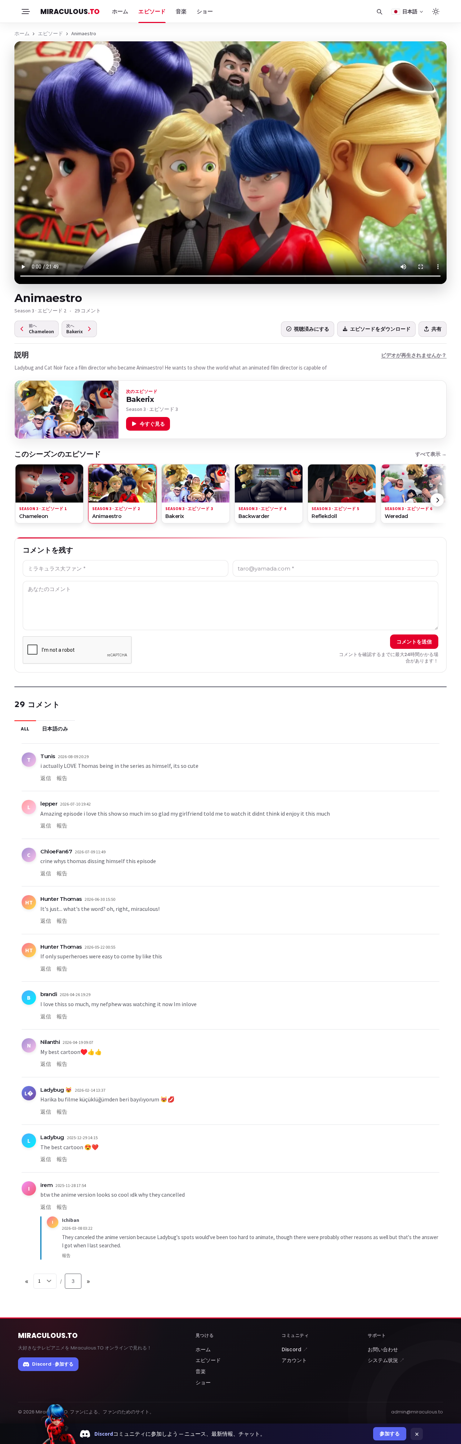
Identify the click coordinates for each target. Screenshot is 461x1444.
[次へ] (437, 500)
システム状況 (386, 1360)
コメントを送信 (414, 641)
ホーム (120, 11)
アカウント (294, 1360)
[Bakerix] (66, 410)
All (25, 728)
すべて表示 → (431, 454)
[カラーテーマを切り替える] (436, 11)
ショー (205, 11)
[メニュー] (25, 11)
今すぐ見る (152, 424)
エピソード (152, 11)
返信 (45, 778)
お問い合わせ (383, 1349)
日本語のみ (55, 728)
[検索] (379, 11)
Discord (295, 1349)
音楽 (181, 11)
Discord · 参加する (52, 1364)
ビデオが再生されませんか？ (414, 355)
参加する (390, 1433)
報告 (62, 778)
